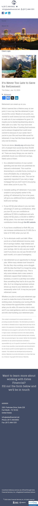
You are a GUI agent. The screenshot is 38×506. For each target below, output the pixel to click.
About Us (5, 26)
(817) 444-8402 (9, 7)
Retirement (7, 94)
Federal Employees (9, 36)
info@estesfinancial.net (11, 9)
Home (4, 21)
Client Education (8, 46)
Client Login (6, 51)
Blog (3, 41)
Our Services (6, 31)
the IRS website (29, 222)
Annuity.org (19, 145)
